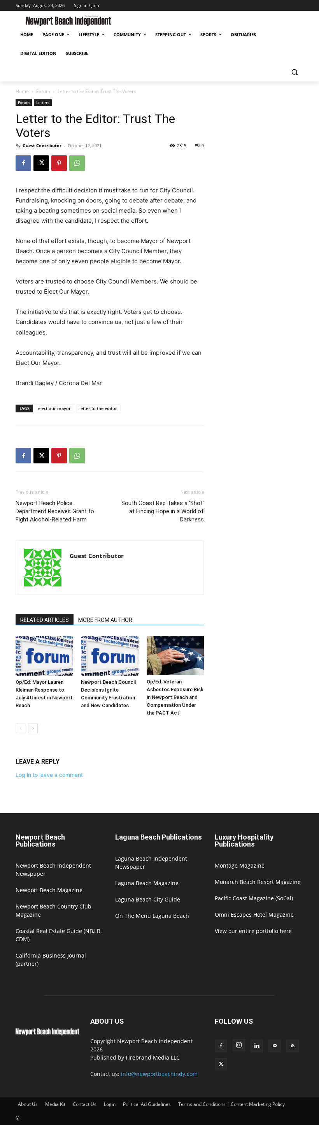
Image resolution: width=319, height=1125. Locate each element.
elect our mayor (54, 408)
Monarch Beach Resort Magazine (258, 882)
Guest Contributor (42, 145)
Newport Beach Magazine (49, 890)
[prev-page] (20, 728)
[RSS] (292, 1046)
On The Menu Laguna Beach (152, 915)
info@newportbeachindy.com (159, 1073)
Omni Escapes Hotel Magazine (254, 914)
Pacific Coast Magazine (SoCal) (254, 898)
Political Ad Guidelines (147, 1104)
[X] (41, 163)
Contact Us (84, 1104)
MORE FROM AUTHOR (105, 620)
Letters (42, 102)
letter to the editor (98, 408)
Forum (43, 91)
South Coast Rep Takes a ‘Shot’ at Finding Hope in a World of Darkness (162, 511)
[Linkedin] (257, 1046)
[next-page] (33, 728)
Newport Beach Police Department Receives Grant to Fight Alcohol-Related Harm (55, 511)
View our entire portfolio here (253, 931)
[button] (294, 72)
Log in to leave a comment (49, 774)
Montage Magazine (240, 865)
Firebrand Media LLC (153, 1057)
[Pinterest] (59, 163)
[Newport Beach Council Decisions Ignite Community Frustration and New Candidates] (109, 656)
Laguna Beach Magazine (147, 883)
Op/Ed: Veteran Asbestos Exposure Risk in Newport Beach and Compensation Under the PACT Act (175, 697)
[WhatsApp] (77, 163)
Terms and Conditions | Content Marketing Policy (231, 1104)
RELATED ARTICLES (44, 620)
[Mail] (274, 1046)
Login (110, 1104)
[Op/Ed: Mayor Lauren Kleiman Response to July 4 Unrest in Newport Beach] (44, 656)
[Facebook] (23, 163)
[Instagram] (239, 1045)
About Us (28, 1104)
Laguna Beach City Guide (147, 899)
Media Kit (55, 1104)
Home (22, 91)
